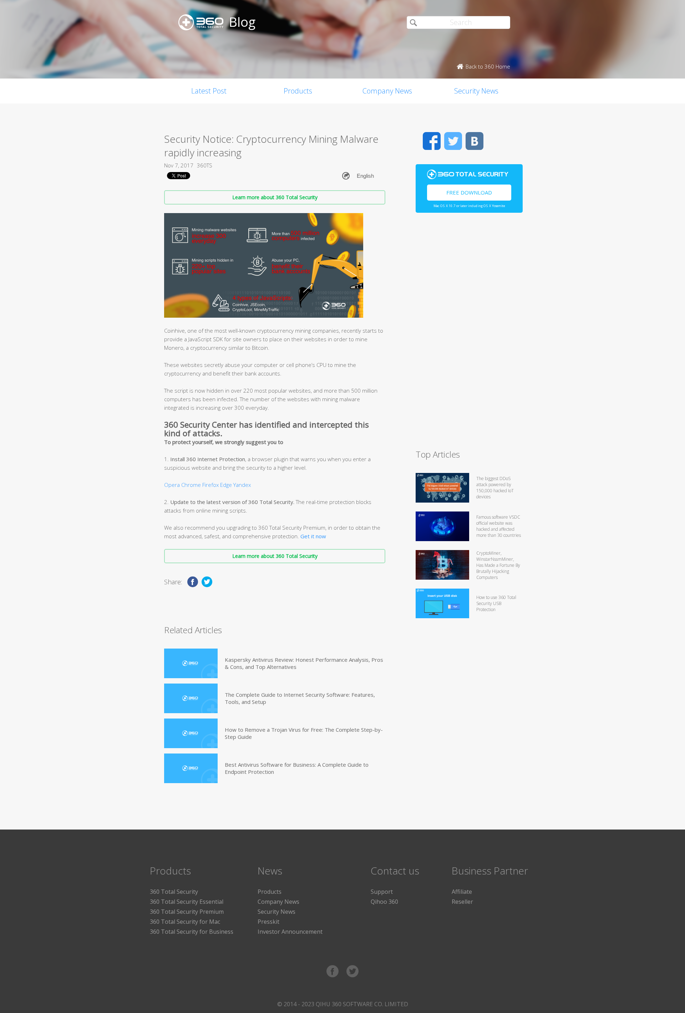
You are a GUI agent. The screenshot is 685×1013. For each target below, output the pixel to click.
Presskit (268, 922)
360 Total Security (174, 892)
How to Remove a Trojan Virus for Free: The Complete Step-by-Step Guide (304, 733)
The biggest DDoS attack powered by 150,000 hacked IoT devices (495, 487)
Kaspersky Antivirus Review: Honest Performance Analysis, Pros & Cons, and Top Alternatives (304, 663)
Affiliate (462, 892)
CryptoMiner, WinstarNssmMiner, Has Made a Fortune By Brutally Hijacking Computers (498, 565)
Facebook (432, 141)
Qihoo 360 (384, 902)
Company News (387, 91)
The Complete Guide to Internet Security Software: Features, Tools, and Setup (300, 698)
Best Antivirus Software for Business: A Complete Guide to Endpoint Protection (297, 768)
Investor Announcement (290, 932)
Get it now (313, 536)
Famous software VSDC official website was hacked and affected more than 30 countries (498, 526)
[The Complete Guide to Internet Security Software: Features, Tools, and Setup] (191, 698)
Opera (172, 484)
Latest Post (209, 91)
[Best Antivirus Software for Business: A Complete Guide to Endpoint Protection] (191, 768)
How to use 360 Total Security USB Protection (496, 603)
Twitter (453, 141)
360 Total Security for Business (191, 932)
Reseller (462, 902)
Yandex (242, 484)
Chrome (191, 484)
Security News (476, 91)
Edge (226, 484)
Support (382, 892)
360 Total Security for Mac (185, 922)
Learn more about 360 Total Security (275, 197)
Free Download (469, 192)
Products (298, 91)
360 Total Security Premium (187, 912)
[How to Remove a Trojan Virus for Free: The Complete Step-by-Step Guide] (191, 733)
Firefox (210, 484)
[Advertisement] (469, 334)
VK (474, 141)
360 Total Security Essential (186, 902)
